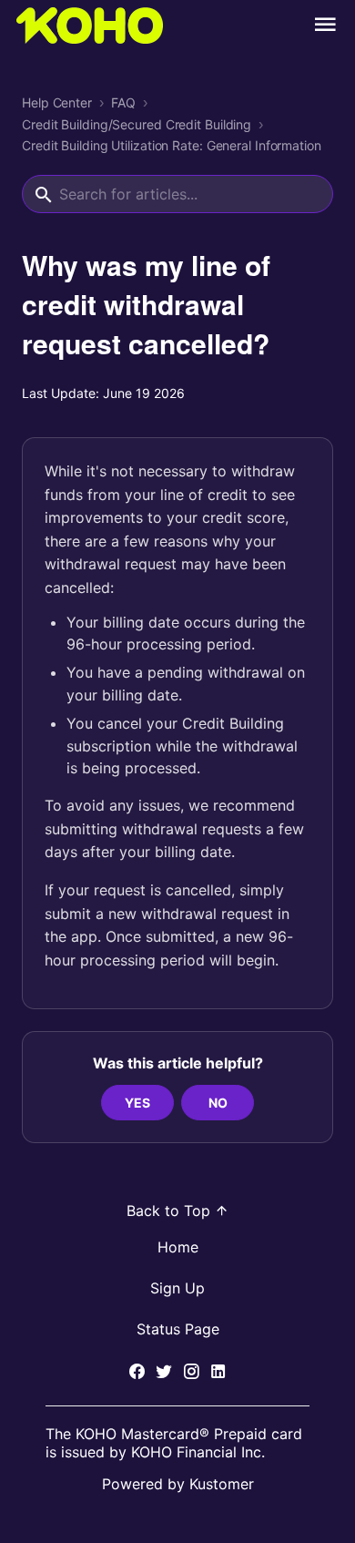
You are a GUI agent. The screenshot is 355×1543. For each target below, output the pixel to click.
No (218, 1102)
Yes (137, 1102)
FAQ (123, 103)
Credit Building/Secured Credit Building (136, 124)
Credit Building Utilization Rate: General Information (171, 145)
